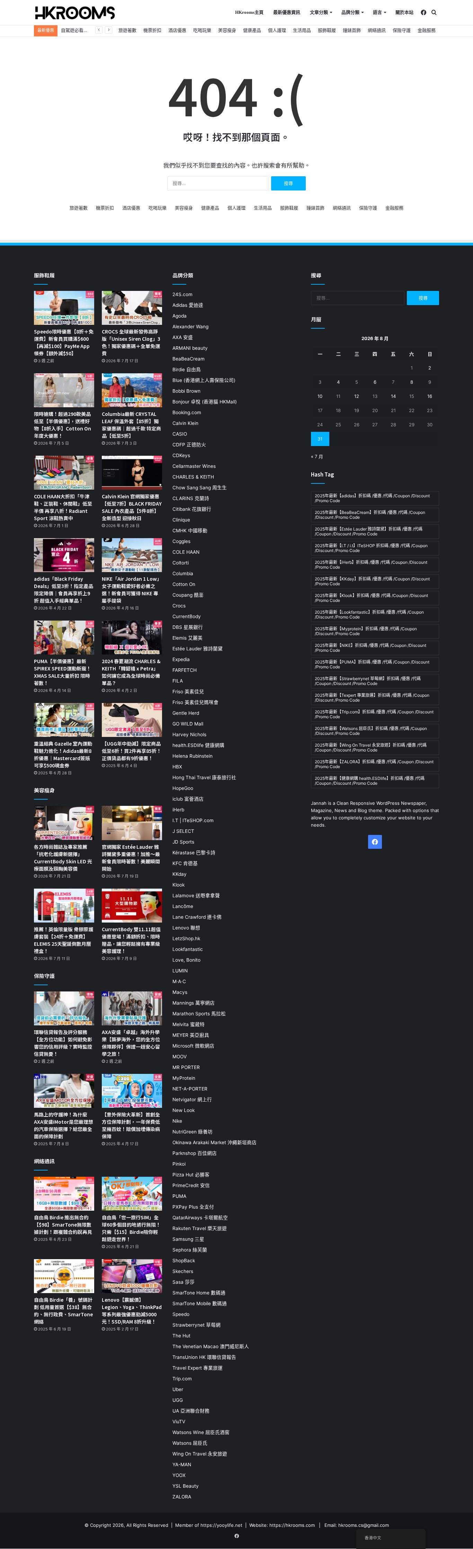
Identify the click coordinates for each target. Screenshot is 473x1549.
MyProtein (183, 1078)
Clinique (181, 520)
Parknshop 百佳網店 (194, 1153)
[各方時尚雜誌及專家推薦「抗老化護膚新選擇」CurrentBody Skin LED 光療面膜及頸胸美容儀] (64, 823)
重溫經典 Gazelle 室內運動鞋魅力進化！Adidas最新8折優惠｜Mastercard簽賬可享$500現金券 (63, 754)
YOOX (179, 1475)
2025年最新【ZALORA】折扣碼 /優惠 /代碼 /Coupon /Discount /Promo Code (374, 764)
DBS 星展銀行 (187, 627)
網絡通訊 (377, 30)
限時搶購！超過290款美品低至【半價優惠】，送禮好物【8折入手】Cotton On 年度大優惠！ (62, 424)
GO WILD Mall (187, 724)
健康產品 (252, 30)
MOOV (179, 1056)
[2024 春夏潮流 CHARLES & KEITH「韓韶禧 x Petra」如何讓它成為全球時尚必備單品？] (132, 638)
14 (393, 396)
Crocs (179, 605)
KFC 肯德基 (185, 863)
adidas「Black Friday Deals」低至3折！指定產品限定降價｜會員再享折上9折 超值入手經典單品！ (63, 589)
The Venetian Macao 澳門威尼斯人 (210, 1346)
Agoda (179, 316)
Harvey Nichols (189, 734)
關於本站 (404, 12)
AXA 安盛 (182, 337)
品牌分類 (350, 12)
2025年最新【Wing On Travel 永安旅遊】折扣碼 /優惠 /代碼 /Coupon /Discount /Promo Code (371, 747)
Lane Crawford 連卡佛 (197, 917)
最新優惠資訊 (286, 12)
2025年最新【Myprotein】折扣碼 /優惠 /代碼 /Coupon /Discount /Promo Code (366, 631)
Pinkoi (179, 1164)
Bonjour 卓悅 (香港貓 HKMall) (204, 401)
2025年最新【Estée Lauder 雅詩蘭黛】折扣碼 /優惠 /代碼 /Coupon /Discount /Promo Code (368, 531)
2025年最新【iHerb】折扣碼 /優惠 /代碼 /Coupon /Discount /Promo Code (371, 565)
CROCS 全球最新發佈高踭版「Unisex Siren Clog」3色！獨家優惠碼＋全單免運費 (131, 342)
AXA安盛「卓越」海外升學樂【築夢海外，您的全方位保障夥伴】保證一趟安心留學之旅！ (131, 1043)
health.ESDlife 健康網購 (198, 745)
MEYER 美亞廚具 (190, 1035)
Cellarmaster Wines (194, 466)
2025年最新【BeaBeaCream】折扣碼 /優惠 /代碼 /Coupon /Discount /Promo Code (370, 515)
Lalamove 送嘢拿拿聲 (196, 895)
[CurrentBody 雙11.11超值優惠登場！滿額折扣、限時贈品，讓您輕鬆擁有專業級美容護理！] (132, 906)
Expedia (181, 659)
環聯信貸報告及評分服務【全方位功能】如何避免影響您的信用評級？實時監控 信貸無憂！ (63, 1043)
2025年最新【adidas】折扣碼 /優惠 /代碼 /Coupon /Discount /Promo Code (372, 498)
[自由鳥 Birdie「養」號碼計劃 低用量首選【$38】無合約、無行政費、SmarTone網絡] (64, 1276)
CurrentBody (186, 616)
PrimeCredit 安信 (191, 1185)
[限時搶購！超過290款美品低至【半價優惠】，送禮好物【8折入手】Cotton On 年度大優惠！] (64, 390)
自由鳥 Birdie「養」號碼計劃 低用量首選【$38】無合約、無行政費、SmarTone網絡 (63, 1310)
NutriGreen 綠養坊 (192, 1131)
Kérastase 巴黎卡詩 (193, 852)
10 (320, 396)
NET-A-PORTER (189, 1089)
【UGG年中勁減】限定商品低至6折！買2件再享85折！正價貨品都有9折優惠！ (131, 751)
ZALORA (181, 1496)
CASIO (179, 434)
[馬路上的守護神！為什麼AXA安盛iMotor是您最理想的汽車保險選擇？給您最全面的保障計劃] (64, 1091)
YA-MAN (181, 1464)
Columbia (182, 573)
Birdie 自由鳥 (186, 369)
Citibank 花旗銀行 (191, 509)
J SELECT (183, 831)
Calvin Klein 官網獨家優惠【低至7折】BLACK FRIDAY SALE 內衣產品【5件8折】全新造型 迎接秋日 (132, 507)
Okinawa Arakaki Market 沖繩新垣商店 (214, 1142)
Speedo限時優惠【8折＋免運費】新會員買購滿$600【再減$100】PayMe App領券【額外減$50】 (63, 342)
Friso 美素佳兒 (188, 691)
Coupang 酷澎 (188, 595)
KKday (179, 874)
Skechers (182, 1271)
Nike (177, 1121)
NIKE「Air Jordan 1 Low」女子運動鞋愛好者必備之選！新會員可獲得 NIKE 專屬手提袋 (132, 589)
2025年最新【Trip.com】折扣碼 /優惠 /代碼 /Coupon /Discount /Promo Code (374, 714)
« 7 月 (317, 456)
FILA (177, 681)
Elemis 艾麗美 (187, 638)
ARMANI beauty (190, 348)
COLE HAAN (185, 552)
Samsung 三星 (188, 1239)
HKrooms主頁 (249, 12)
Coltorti (180, 563)
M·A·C (179, 981)
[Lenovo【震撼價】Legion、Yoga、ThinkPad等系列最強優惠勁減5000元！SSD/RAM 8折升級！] (132, 1276)
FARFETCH (184, 670)
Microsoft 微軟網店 (193, 1046)
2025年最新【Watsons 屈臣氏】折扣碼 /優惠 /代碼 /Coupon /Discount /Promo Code (371, 731)
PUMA (179, 1196)
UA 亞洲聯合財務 (190, 1411)
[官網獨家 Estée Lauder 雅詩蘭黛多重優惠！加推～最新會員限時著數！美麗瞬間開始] (132, 823)
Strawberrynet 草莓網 (196, 1325)
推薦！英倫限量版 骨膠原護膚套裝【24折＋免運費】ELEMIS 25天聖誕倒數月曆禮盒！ (63, 940)
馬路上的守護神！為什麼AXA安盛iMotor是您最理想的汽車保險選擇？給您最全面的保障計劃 (63, 1125)
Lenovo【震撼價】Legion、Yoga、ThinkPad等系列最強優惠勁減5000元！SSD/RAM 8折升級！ (132, 1310)
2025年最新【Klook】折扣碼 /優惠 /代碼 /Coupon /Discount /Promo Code (371, 598)
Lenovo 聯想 (186, 928)
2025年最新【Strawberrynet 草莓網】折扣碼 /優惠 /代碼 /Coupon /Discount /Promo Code (368, 681)
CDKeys (181, 455)
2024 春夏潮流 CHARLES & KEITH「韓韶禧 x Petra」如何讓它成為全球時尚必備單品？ (131, 672)
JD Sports (183, 842)
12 (356, 396)
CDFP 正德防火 (189, 444)
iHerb (178, 809)
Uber (177, 1389)
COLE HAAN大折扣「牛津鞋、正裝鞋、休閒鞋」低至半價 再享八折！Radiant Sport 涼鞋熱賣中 (63, 507)
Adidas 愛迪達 (187, 305)
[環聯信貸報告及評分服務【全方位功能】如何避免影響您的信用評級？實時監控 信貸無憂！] (64, 1008)
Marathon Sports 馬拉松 (199, 1013)
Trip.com (182, 1378)
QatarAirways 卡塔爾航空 (200, 1217)
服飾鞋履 (327, 30)
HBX (177, 766)
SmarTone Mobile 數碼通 (199, 1303)
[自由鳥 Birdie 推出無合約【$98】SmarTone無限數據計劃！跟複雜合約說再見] (64, 1194)
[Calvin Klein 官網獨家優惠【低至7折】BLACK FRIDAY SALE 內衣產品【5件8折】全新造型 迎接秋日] (132, 473)
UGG (177, 1400)
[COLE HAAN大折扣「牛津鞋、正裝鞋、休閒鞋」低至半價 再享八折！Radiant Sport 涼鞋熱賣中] (64, 473)
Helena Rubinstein (192, 756)
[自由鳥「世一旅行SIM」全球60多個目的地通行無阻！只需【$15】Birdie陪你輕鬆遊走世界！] (132, 1194)
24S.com (182, 294)
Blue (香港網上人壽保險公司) (203, 380)
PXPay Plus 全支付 (193, 1207)
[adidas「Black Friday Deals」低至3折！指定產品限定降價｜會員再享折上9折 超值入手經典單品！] (64, 555)
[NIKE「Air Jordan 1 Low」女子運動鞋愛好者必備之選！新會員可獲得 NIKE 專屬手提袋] (132, 555)
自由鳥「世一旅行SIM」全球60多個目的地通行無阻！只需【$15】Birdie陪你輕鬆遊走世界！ (131, 1228)
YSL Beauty (185, 1486)
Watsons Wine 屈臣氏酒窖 (201, 1432)
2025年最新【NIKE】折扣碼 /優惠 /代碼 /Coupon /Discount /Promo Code (370, 648)
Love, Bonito (186, 960)
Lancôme (182, 906)
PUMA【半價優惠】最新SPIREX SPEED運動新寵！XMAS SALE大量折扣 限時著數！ (62, 672)
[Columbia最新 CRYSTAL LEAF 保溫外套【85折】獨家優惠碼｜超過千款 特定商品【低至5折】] (132, 390)
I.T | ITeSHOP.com (193, 820)
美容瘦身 (227, 30)
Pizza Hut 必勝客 (190, 1174)
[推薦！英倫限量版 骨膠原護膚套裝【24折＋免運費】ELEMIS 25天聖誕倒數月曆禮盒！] (64, 906)
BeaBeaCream (188, 359)
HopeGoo (182, 788)
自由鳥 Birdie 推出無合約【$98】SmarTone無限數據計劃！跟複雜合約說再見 (63, 1224)
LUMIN (180, 970)
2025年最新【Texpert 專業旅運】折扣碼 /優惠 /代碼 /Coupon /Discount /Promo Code (372, 698)
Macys (179, 992)
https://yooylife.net (221, 1525)
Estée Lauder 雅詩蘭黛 (197, 648)
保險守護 (402, 30)
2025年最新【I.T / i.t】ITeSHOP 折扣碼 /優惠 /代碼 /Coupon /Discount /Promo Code (371, 548)
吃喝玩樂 (202, 30)
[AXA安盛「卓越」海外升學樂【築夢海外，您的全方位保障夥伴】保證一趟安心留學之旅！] (132, 1008)
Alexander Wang (190, 326)
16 (429, 396)
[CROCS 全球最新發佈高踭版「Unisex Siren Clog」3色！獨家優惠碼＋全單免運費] (132, 308)
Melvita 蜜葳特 (188, 1024)
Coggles (181, 541)
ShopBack (183, 1260)
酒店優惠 (177, 30)
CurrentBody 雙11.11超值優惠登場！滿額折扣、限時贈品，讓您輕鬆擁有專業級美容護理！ (131, 940)
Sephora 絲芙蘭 (189, 1250)
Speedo (180, 1314)
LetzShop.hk (186, 938)
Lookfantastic (187, 949)
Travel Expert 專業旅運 (197, 1368)
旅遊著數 (127, 30)
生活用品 (302, 30)
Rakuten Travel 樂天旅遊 (199, 1228)
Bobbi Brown (186, 391)
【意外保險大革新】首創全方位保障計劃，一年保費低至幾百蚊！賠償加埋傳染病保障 (131, 1125)
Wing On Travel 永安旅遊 (199, 1454)
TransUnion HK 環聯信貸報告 (204, 1357)
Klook (178, 885)
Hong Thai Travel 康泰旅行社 (204, 777)
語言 (377, 12)
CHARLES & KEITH (193, 477)
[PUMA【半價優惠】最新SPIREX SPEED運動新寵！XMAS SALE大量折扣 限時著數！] (64, 638)
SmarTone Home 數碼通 (198, 1293)
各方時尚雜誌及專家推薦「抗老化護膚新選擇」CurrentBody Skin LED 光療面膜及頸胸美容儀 (63, 857)
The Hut (181, 1335)
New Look (183, 1110)
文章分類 (319, 12)
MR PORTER (186, 1067)
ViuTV (178, 1421)
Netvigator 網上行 (192, 1099)
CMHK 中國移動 (189, 530)
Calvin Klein (185, 423)
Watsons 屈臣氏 (189, 1443)
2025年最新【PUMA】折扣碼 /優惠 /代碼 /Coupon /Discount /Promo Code (372, 664)
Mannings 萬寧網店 (193, 1003)
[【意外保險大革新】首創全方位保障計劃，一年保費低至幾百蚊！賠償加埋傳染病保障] (132, 1091)
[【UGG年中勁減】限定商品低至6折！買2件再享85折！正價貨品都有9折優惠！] (132, 720)
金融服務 (427, 30)
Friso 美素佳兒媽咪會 (195, 702)
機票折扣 (152, 30)
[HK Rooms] (75, 12)
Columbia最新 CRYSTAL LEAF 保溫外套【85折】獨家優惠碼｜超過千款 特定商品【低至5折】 (131, 424)
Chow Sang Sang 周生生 (199, 487)
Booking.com (186, 412)
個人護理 (277, 30)
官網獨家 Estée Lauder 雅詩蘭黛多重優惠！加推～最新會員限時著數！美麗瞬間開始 (131, 857)
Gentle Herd (185, 713)
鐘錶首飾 (352, 30)
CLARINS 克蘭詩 (190, 498)
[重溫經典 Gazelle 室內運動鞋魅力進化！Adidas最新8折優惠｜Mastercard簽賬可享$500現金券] (64, 720)
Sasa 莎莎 (183, 1282)
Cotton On (183, 584)
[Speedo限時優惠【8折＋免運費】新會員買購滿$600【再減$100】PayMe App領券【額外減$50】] (64, 308)
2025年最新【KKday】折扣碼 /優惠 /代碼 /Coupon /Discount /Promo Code (372, 581)
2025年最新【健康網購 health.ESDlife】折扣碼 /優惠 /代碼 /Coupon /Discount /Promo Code (370, 781)
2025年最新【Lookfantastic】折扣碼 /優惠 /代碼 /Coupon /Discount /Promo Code (369, 614)
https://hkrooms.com (292, 1525)
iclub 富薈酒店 (188, 799)
